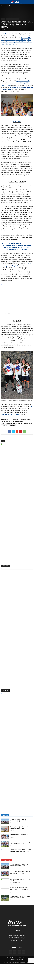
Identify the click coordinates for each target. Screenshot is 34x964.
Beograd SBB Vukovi (6, 421)
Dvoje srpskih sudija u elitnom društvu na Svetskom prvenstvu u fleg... (20, 827)
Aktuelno (3, 18)
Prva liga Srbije (5, 425)
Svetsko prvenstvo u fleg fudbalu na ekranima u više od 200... (19, 835)
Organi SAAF (10, 957)
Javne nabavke (14, 959)
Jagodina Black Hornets (17, 421)
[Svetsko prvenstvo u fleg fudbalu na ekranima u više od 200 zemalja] (5, 836)
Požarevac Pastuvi (28, 423)
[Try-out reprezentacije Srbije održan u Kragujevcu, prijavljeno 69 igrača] (5, 821)
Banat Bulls (15, 419)
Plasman (17, 121)
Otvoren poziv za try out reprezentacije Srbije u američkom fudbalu (20, 842)
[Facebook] (10, 952)
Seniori (7, 18)
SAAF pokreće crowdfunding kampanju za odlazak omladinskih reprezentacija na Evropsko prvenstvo (20, 880)
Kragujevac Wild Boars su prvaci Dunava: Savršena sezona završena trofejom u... (20, 850)
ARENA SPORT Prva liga (14, 18)
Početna (3, 957)
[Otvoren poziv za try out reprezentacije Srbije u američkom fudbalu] (5, 844)
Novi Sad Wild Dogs (17, 423)
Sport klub (12, 425)
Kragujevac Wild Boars (7, 423)
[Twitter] (19, 952)
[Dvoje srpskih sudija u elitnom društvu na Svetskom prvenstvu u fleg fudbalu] (5, 829)
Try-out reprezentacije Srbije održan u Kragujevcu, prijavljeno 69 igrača (19, 820)
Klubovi (15, 957)
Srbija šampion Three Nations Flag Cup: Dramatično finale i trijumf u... (20, 896)
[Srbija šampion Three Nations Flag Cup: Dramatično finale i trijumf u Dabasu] (5, 898)
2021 (10, 419)
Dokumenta (21, 957)
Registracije (28, 957)
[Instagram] (14, 952)
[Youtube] (23, 952)
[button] (32, 2)
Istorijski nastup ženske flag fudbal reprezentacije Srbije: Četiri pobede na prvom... (19, 889)
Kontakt (21, 959)
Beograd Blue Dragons (25, 419)
